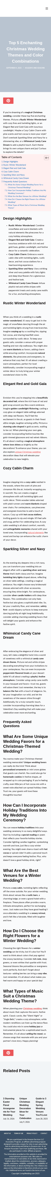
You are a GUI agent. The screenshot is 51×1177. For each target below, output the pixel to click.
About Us (7, 1133)
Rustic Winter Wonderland (14, 165)
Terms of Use (18, 1133)
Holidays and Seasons (35, 68)
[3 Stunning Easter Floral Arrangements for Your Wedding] (9, 1085)
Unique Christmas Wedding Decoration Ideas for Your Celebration (25, 1108)
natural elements (36, 533)
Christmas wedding (32, 1008)
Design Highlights (10, 162)
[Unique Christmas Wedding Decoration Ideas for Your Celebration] (25, 1085)
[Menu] (47, 8)
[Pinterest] (8, 101)
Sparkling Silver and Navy (14, 175)
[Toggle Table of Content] (45, 157)
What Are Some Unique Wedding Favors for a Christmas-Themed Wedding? (25, 186)
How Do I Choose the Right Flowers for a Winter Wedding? (26, 201)
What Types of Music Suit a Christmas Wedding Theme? (26, 206)
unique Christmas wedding (28, 452)
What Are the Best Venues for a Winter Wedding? (27, 196)
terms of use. (40, 1170)
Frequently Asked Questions (15, 182)
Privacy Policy (32, 1133)
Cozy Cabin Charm (11, 172)
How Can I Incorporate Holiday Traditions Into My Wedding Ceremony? (27, 192)
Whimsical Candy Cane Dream (16, 178)
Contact (44, 1133)
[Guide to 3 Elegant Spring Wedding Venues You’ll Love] (42, 1085)
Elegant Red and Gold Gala (14, 168)
